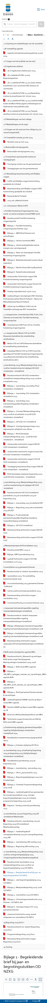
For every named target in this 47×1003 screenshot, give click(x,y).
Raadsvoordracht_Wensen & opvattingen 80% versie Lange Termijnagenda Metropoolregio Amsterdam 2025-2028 (22, 659)
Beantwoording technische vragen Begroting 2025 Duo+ (19, 940)
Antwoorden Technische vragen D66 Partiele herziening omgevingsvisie (20, 278)
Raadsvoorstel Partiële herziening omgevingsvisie (19, 219)
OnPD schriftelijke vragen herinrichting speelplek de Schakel (21, 182)
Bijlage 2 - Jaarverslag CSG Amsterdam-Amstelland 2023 (21, 394)
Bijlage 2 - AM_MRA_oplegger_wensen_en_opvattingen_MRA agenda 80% (24, 674)
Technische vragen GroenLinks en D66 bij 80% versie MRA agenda (22, 720)
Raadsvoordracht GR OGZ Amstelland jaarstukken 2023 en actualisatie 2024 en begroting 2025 (20, 496)
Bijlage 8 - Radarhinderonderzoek (21, 272)
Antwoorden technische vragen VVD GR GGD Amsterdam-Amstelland (21, 460)
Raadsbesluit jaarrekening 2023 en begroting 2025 (19, 762)
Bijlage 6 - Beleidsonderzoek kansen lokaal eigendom (23, 261)
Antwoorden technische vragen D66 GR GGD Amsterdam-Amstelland (21, 445)
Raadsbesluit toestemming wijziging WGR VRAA (22, 739)
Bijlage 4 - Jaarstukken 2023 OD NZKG (23, 895)
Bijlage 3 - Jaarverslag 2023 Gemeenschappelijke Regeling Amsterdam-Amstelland (21, 404)
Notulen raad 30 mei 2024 (17, 142)
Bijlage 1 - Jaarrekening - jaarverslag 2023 (24, 768)
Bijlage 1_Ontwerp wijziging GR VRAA (23, 745)
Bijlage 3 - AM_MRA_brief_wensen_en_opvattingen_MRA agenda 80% (22, 685)
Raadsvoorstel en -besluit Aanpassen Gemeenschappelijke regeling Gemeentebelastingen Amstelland (20, 618)
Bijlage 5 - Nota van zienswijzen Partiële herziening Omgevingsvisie (21, 254)
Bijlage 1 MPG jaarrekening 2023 (20, 555)
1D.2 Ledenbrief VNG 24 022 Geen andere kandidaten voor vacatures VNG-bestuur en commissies (22, 86)
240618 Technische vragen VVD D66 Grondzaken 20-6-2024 (20, 560)
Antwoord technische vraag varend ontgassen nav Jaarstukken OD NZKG (19, 915)
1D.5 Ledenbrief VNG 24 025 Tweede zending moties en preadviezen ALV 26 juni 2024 (23, 112)
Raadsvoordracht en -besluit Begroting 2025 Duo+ (21, 928)
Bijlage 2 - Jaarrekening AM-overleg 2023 (24, 842)
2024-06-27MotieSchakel (17, 201)
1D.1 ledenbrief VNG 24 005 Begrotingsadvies (16, 76)
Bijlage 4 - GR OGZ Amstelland (19, 526)
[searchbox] (19, 24)
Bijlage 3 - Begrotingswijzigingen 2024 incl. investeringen (23, 778)
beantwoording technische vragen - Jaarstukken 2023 (20, 596)
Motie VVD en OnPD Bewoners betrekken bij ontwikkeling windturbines (22, 345)
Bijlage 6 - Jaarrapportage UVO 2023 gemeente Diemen (20, 908)
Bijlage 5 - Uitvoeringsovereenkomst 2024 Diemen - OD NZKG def (22, 900)
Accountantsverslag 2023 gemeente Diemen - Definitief (23, 585)
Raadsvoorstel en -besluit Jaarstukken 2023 (25, 572)
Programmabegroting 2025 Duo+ (21, 934)
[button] (41, 24)
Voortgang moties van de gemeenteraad (24, 164)
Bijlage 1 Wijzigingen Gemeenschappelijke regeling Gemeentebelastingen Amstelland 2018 (23, 627)
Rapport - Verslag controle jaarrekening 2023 (21, 807)
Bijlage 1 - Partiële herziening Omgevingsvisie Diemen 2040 (17, 227)
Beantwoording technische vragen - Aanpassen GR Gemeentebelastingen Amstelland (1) (23, 644)
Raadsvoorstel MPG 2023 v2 (18, 550)
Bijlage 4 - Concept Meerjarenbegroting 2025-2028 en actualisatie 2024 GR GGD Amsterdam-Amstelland (21, 414)
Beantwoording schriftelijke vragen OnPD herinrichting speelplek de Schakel (22, 190)
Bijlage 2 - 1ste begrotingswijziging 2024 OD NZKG (22, 881)
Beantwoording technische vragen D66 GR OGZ (22, 531)
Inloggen (35, 1001)
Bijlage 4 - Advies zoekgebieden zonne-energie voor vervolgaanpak (21, 246)
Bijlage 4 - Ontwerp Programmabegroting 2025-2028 (22, 786)
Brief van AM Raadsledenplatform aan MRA (25, 715)
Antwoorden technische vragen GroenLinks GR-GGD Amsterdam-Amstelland (23, 453)
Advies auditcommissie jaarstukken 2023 (24, 591)
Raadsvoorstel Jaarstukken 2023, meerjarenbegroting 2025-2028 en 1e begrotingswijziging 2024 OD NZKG (18, 865)
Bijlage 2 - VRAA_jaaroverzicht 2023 (22, 773)
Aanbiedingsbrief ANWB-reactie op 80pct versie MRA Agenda (22, 701)
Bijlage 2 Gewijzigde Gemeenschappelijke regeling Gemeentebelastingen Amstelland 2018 (23, 634)
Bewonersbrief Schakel (16, 196)
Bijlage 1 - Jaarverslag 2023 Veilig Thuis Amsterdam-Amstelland (21, 387)
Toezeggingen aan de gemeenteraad (22, 169)
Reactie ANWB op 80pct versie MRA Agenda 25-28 (23, 708)
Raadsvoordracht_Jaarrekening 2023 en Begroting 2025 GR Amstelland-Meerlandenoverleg (21, 824)
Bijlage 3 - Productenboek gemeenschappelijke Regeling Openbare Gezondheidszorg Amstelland (20, 518)
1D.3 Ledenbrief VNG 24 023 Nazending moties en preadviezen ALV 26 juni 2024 (21, 94)
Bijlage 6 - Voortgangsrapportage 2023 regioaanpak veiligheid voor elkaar (21, 427)
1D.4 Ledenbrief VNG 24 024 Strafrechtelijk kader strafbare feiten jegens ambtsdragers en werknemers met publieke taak (23, 104)
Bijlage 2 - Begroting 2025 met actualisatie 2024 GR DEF (23, 509)
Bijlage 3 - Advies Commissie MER (21, 241)
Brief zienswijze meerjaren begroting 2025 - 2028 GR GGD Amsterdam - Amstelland (23, 475)
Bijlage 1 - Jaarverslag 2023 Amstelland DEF (25, 503)
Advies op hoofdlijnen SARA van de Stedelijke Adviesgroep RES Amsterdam (19, 307)
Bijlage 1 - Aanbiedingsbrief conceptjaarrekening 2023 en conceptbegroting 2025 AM (23, 835)
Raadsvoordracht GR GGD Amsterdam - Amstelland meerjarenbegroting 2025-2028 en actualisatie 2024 (22, 379)
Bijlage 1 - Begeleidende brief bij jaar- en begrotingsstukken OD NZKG (22, 874)
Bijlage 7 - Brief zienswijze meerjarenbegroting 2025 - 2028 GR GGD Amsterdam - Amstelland (20, 437)
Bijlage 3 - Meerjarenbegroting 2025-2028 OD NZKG (22, 888)
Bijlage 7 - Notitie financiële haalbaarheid (24, 268)
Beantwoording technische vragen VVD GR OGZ (23, 538)
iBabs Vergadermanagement (15, 1001)
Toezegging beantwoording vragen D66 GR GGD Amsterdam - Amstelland (23, 468)
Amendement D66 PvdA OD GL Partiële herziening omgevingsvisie (21, 326)
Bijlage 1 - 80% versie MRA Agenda (21, 667)
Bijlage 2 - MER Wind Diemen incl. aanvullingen (19, 234)
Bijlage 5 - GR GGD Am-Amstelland (21, 422)
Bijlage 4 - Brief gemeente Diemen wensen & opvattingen (22, 693)
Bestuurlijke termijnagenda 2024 (20, 152)
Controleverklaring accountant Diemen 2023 (25, 603)
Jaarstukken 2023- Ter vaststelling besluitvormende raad (19, 577)
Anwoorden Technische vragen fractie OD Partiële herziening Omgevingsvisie (22, 285)
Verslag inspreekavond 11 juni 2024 (21, 292)
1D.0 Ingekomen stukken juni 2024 (21, 71)
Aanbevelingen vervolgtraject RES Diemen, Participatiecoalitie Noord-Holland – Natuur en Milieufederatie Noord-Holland (23, 299)
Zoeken (4, 19)
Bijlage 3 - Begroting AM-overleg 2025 (23, 847)
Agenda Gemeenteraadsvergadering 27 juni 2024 (23, 54)
